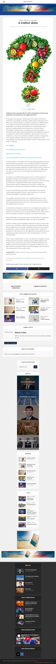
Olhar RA (29, 496)
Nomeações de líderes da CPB (28, 441)
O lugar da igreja (44, 319)
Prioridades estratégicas (28, 397)
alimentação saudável (13, 264)
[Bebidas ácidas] (23, 459)
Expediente (46, 662)
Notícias (29, 503)
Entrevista (48, 307)
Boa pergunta (23, 307)
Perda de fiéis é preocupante (29, 609)
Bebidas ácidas (20, 302)
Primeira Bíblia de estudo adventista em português (32, 615)
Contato (51, 662)
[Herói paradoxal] (23, 472)
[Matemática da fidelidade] (23, 465)
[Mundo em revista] (23, 524)
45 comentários (28, 605)
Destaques (34, 20)
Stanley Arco (29, 399)
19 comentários (28, 618)
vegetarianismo (37, 264)
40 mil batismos (31, 504)
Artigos (21, 20)
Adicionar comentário (42, 26)
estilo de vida (28, 264)
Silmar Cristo (14, 26)
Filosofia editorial (39, 662)
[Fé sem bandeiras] (23, 485)
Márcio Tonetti (29, 384)
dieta (21, 264)
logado (16, 354)
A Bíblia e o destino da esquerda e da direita (31, 602)
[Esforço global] (23, 518)
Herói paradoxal (20, 310)
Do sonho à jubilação (28, 382)
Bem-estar (27, 20)
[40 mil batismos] (23, 505)
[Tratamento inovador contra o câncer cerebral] (23, 511)
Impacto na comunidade (30, 498)
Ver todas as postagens (10, 343)
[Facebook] (22, 654)
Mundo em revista (31, 524)
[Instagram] (18, 654)
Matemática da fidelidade (44, 301)
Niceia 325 (28, 426)
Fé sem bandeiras (20, 318)
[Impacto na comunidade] (23, 498)
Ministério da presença (43, 309)
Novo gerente (28, 412)
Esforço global (31, 518)
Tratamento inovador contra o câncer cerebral (32, 512)
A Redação (29, 414)
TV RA (33, 496)
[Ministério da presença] (23, 478)
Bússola (46, 316)
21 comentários (28, 611)
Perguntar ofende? (30, 621)
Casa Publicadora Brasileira (30, 660)
